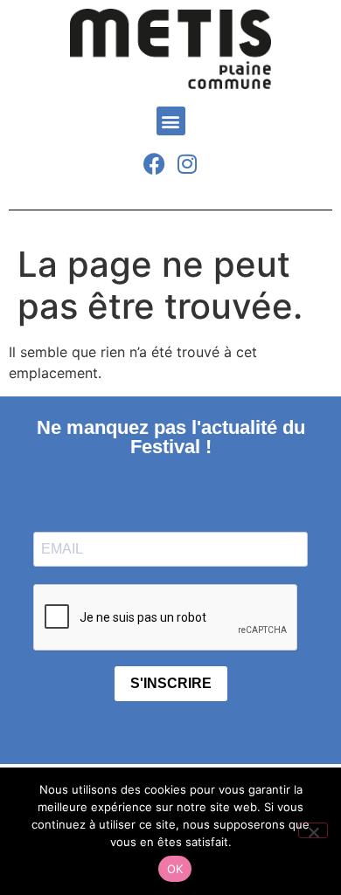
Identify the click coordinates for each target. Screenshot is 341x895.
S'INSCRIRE (171, 683)
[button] (171, 121)
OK (175, 869)
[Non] (313, 830)
